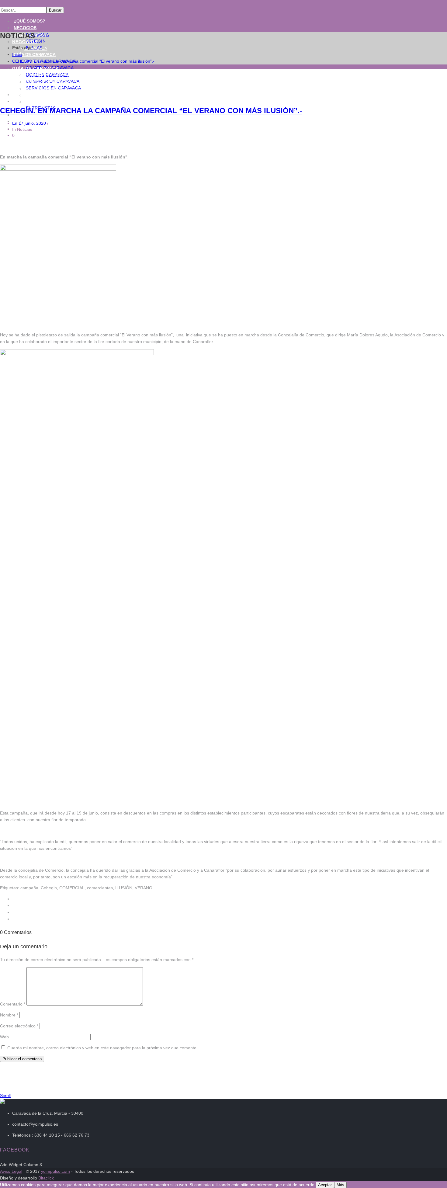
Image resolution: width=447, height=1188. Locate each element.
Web (4, 1036)
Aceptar (325, 1185)
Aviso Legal (11, 1171)
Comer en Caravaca (48, 81)
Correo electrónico (19, 1025)
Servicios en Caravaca (51, 101)
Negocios (25, 27)
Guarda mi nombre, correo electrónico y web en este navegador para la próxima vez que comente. (102, 1047)
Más (340, 1185)
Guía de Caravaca (35, 68)
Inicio (17, 54)
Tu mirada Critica (36, 135)
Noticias (24, 101)
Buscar (55, 10)
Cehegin (34, 55)
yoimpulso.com (55, 1171)
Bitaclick (46, 1178)
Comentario (12, 1004)
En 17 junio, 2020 (29, 123)
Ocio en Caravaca (45, 88)
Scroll (5, 1095)
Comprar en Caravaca (51, 95)
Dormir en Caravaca (49, 75)
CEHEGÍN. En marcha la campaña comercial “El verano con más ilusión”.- (83, 61)
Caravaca (35, 48)
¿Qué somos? (29, 21)
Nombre (9, 1015)
